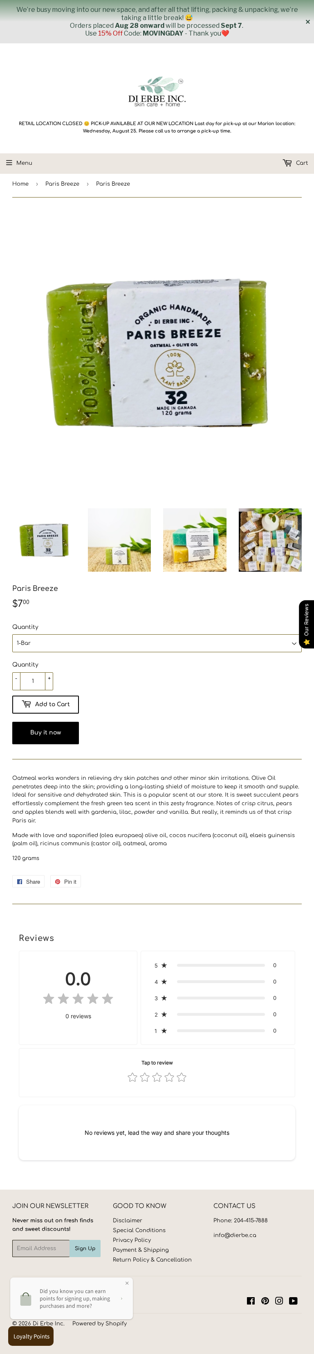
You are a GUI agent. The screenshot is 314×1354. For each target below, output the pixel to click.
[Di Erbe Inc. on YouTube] (293, 1302)
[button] (218, 965)
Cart (301, 163)
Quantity (25, 627)
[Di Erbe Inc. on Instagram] (279, 1302)
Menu (24, 163)
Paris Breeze (62, 184)
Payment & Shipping (141, 1250)
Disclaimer (127, 1221)
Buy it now (45, 733)
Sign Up (85, 1248)
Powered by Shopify (99, 1324)
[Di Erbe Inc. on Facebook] (251, 1302)
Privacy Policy (132, 1240)
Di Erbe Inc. (49, 1324)
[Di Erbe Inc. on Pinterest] (265, 1302)
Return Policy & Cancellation (152, 1260)
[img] (78, 1000)
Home (20, 184)
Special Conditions (139, 1230)
